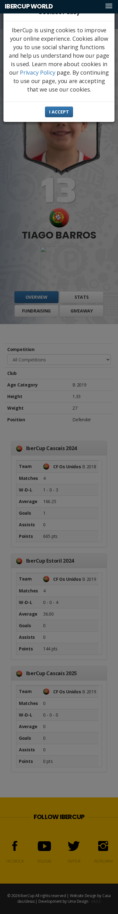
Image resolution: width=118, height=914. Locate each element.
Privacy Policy (37, 72)
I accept (59, 112)
